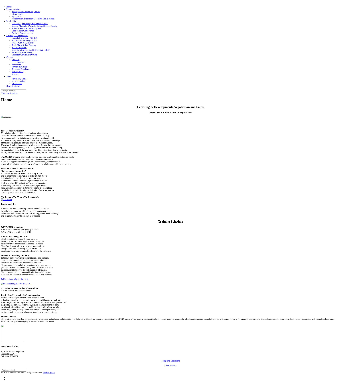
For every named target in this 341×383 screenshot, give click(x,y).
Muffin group (49, 373)
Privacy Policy (170, 365)
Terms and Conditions (170, 361)
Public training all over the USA (14, 279)
